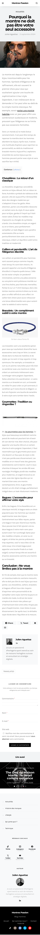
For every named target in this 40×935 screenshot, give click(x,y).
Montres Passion (20, 3)
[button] (14, 786)
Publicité (21, 923)
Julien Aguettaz (11, 34)
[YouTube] (30, 928)
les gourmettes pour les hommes (19, 432)
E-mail (5, 721)
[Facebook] (20, 928)
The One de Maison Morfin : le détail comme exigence (20, 775)
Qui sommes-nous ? (19, 921)
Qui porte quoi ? (11, 822)
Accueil (6, 921)
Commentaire (8, 698)
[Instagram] (15, 928)
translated (8, 671)
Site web (5, 729)
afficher (16, 170)
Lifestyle (8, 815)
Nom (4, 713)
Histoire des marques (25, 768)
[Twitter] (25, 928)
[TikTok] (10, 928)
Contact (34, 921)
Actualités (20, 11)
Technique (9, 828)
